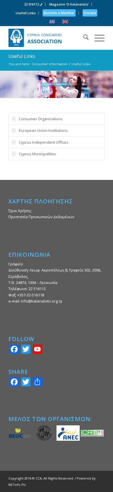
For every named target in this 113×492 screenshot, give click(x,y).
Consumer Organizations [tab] (41, 118)
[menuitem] (33, 4)
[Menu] (97, 38)
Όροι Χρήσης (19, 210)
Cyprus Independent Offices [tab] (43, 142)
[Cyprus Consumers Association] (46, 38)
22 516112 (32, 4)
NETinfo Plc (17, 484)
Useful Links (21, 56)
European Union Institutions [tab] (43, 130)
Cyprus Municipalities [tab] (37, 153)
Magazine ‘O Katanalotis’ (69, 4)
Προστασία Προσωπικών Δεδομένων (41, 216)
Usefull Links (26, 13)
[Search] (83, 38)
